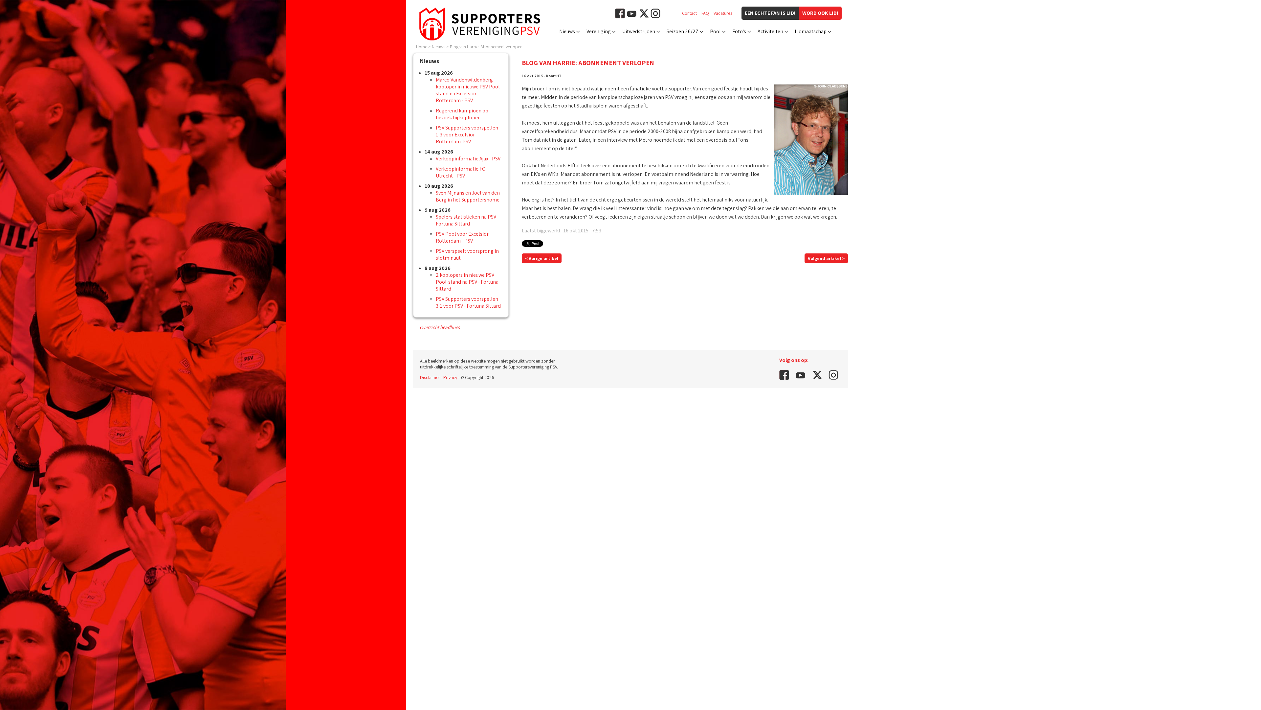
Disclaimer (430, 377)
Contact (689, 13)
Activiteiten (770, 31)
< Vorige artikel (541, 258)
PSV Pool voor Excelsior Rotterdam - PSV (462, 237)
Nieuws (567, 31)
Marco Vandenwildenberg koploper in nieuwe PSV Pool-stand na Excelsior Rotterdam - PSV (468, 90)
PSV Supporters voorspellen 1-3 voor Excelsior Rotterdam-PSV (467, 134)
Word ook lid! (820, 13)
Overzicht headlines (440, 327)
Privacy (450, 377)
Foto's (739, 31)
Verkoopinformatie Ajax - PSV (468, 158)
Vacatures (723, 13)
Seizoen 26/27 (682, 31)
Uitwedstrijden (638, 31)
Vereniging (598, 31)
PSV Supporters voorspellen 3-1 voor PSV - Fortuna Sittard (468, 302)
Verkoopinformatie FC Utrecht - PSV (460, 172)
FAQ (705, 13)
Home (421, 47)
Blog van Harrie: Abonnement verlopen (486, 47)
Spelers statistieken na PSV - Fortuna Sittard (467, 220)
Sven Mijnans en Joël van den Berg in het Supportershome (468, 196)
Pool (715, 31)
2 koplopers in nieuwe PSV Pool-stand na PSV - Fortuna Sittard (467, 282)
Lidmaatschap (811, 31)
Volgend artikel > (826, 258)
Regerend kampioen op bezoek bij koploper (462, 114)
